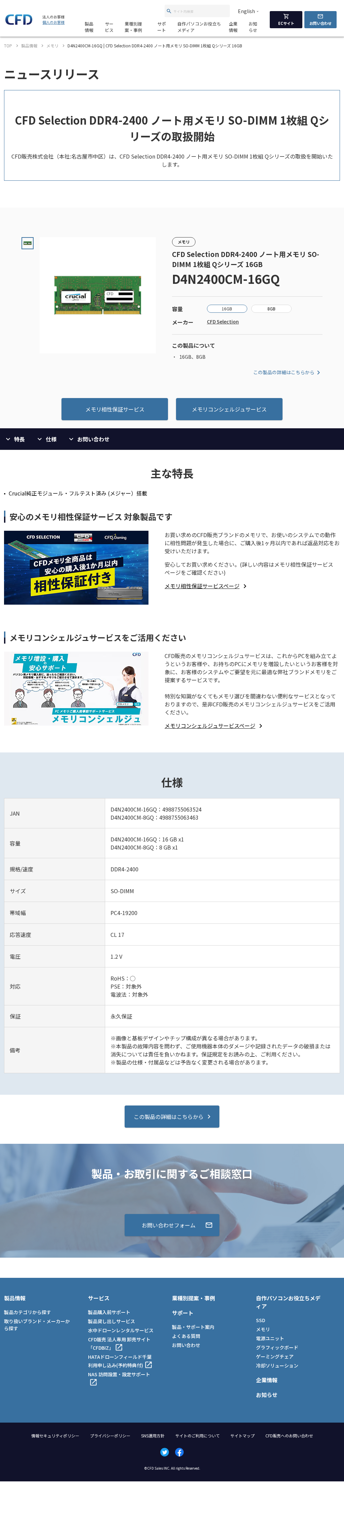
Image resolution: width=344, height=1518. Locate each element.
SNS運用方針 (153, 1435)
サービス (109, 26)
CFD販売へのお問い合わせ (289, 1435)
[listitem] (207, 586)
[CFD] (18, 22)
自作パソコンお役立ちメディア (199, 26)
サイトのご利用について (197, 1435)
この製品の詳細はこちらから (283, 372)
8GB (271, 308)
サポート (161, 26)
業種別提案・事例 (133, 26)
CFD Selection (223, 321)
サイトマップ (242, 1435)
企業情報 (233, 26)
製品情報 (89, 26)
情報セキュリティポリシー (55, 1435)
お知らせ (253, 26)
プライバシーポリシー (110, 1435)
